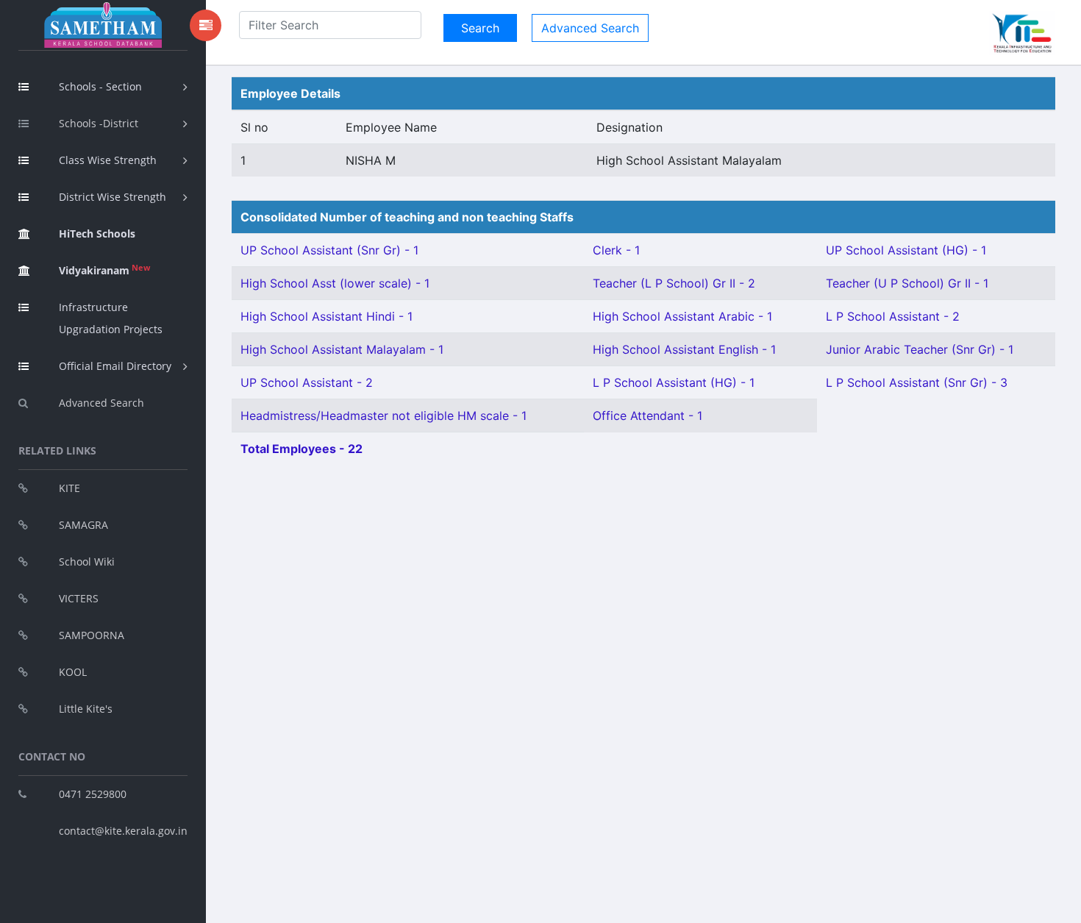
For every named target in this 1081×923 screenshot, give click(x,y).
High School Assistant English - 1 (684, 349)
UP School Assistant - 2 (306, 382)
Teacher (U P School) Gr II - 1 (907, 283)
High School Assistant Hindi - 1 (326, 316)
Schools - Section (100, 86)
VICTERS (79, 598)
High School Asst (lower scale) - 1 (334, 283)
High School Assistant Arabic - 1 (682, 316)
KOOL (73, 672)
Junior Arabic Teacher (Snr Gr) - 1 (919, 349)
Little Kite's (86, 709)
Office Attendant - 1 (647, 415)
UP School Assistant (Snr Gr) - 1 (329, 250)
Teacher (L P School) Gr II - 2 (674, 283)
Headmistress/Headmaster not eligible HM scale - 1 (383, 415)
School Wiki (87, 562)
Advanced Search (101, 403)
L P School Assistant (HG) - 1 (673, 382)
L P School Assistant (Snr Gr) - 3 (916, 382)
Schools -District (98, 123)
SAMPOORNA (91, 635)
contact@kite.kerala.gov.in (123, 831)
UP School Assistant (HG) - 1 (906, 250)
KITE (69, 488)
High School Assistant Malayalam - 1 (341, 349)
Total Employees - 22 (301, 448)
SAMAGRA (83, 525)
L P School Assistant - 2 (893, 316)
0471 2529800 (92, 794)
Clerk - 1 (616, 250)
